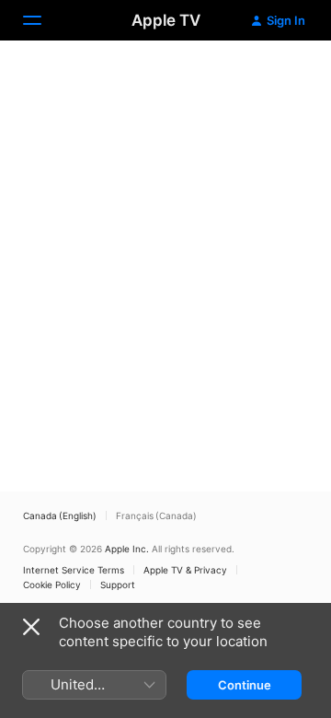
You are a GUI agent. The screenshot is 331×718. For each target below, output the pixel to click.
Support (117, 584)
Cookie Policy (52, 584)
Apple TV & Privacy (185, 569)
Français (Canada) (156, 515)
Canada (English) (60, 515)
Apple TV (165, 20)
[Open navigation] (43, 20)
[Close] (31, 627)
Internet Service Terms (73, 569)
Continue (244, 684)
